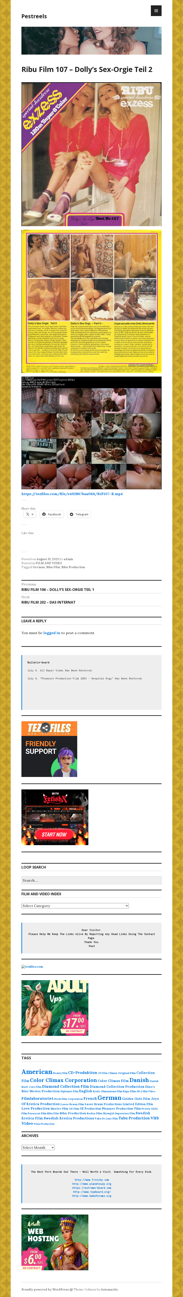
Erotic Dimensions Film (107, 1091)
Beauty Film (60, 1073)
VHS (154, 1118)
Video (27, 1123)
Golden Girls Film (136, 1099)
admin (68, 559)
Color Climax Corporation (63, 1080)
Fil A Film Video (146, 1091)
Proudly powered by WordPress (45, 1289)
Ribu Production (73, 567)
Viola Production (44, 1123)
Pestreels (34, 16)
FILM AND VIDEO (48, 563)
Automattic (109, 1289)
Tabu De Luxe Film (106, 1118)
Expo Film (129, 1091)
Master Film (59, 1108)
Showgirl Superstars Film (119, 1113)
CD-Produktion (82, 1072)
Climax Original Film (122, 1073)
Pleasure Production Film (121, 1109)
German (39, 567)
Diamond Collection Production (117, 1086)
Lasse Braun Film (72, 1104)
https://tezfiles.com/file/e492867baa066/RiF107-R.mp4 (72, 494)
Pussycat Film (37, 1113)
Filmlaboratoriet (37, 1098)
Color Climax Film (113, 1081)
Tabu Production (134, 1118)
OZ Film (74, 1108)
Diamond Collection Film (65, 1086)
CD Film (103, 1073)
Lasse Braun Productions (103, 1104)
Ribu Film (53, 567)
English (85, 1091)
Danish (139, 1080)
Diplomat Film (69, 1091)
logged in (51, 633)
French (90, 1098)
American (36, 1071)
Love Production (35, 1108)
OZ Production (90, 1109)
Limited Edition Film (138, 1104)
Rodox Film (94, 1113)
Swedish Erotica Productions (69, 1118)
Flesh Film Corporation (68, 1098)
